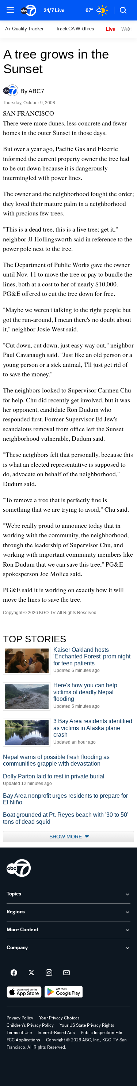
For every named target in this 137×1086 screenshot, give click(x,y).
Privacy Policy (20, 1018)
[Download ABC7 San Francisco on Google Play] (64, 992)
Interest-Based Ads (56, 1032)
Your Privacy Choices (59, 1018)
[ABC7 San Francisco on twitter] (31, 973)
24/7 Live (53, 10)
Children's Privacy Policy (30, 1025)
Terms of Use (19, 1032)
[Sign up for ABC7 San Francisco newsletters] (66, 973)
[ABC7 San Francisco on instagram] (49, 973)
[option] (30, 29)
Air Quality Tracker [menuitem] (24, 28)
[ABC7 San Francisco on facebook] (14, 973)
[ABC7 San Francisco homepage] (28, 10)
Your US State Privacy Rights (87, 1025)
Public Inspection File (101, 1032)
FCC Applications (23, 1040)
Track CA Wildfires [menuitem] (75, 28)
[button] (10, 10)
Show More (66, 836)
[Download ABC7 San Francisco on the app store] (24, 992)
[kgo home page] (19, 868)
